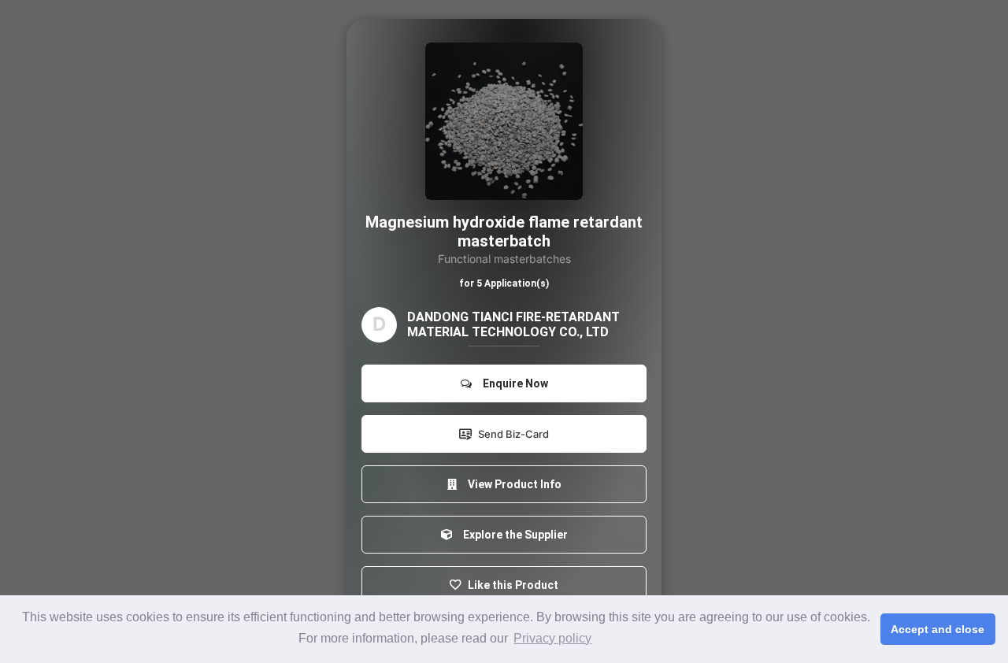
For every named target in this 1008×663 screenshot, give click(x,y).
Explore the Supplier (513, 534)
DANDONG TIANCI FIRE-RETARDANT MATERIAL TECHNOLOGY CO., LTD (513, 324)
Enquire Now (513, 383)
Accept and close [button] (937, 629)
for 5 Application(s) (504, 283)
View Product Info (512, 484)
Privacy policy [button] (552, 638)
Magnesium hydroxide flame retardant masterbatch (504, 231)
